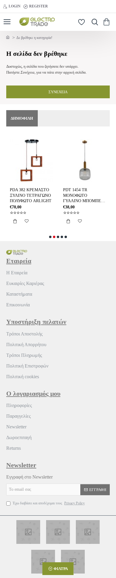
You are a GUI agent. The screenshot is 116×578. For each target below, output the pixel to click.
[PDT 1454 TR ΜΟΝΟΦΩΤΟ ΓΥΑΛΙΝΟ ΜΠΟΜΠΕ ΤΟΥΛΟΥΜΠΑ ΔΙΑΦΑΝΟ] (84, 160)
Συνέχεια (58, 92)
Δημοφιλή (22, 118)
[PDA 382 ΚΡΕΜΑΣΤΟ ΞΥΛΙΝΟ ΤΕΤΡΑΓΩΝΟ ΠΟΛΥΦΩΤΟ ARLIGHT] (31, 160)
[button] (15, 221)
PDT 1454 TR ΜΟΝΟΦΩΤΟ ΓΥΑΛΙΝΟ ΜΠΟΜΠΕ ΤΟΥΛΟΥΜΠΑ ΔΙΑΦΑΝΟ (82, 196)
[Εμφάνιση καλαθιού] (107, 22)
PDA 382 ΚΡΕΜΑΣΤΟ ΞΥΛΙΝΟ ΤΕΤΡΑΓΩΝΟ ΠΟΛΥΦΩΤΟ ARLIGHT (30, 195)
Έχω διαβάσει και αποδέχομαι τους (48, 503)
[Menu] (7, 22)
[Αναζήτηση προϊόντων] (93, 22)
